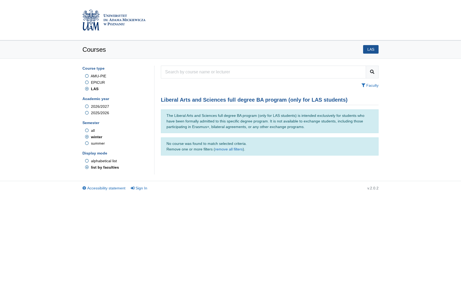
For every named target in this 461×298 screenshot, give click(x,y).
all (92, 130)
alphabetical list (103, 161)
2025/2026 (99, 113)
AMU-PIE (98, 76)
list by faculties (104, 167)
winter (96, 137)
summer (97, 143)
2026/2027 (99, 106)
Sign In (141, 188)
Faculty (372, 85)
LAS (94, 89)
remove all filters (229, 149)
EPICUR (97, 82)
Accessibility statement (106, 188)
